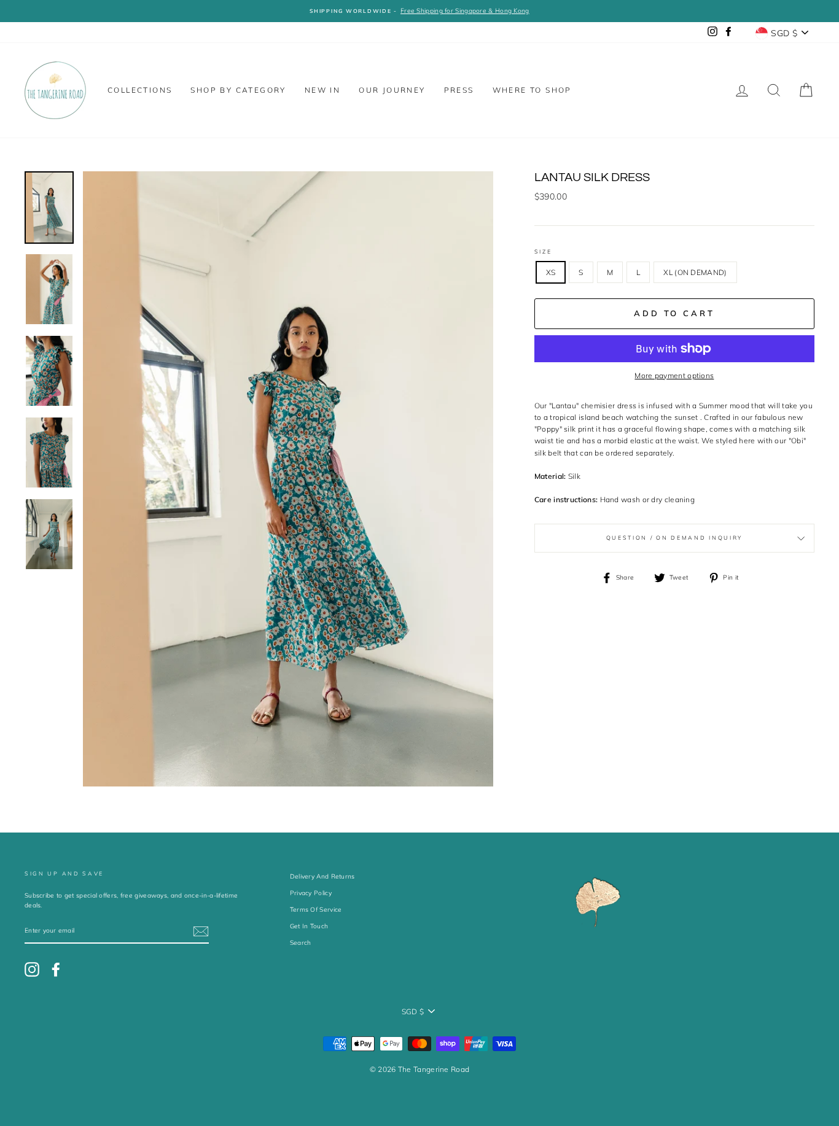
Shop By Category (238, 90)
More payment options (674, 375)
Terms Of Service (316, 910)
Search (300, 943)
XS (551, 272)
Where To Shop (532, 90)
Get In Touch (309, 926)
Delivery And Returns (322, 876)
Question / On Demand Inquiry (674, 537)
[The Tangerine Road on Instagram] (32, 969)
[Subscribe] (201, 931)
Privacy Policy (311, 893)
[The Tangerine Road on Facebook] (56, 969)
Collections (139, 90)
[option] (419, 11)
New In (322, 90)
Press (459, 90)
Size (543, 251)
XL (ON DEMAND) (695, 272)
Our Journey (392, 90)
